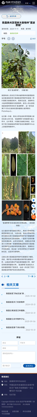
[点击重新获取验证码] (16, 366)
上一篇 (6, 276)
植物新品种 (14, 33)
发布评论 (29, 366)
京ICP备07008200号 (14, 404)
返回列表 (13, 16)
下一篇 (30, 276)
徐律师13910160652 (17, 381)
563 (33, 39)
